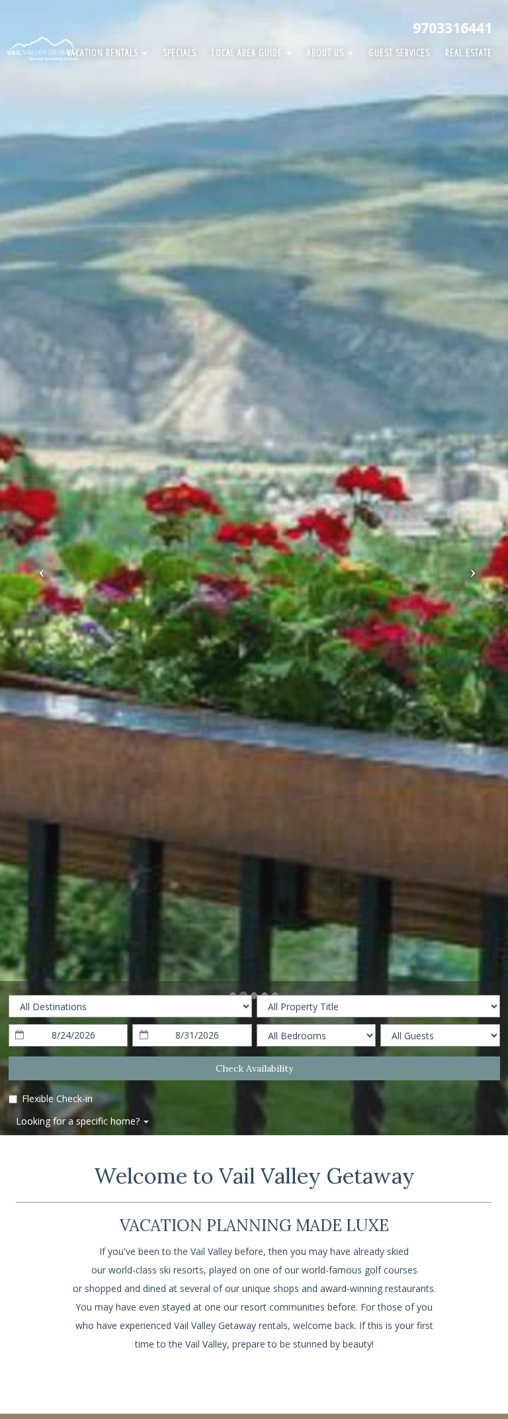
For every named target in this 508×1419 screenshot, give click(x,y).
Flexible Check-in (57, 1098)
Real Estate (468, 52)
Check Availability (254, 1068)
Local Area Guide (248, 52)
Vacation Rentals (104, 52)
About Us (327, 52)
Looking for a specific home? (79, 1121)
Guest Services (399, 52)
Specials (179, 52)
